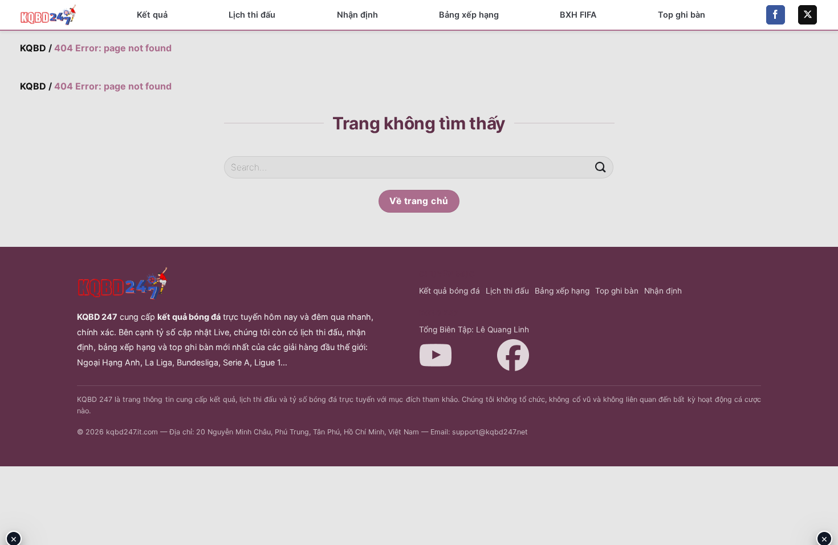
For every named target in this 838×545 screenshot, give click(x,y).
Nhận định (357, 15)
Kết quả (152, 15)
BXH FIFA (578, 15)
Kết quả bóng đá (449, 290)
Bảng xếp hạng (469, 15)
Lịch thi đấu (252, 15)
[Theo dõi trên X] (807, 15)
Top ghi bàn (681, 15)
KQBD (33, 48)
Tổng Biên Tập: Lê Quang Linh (474, 329)
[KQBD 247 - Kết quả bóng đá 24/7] (48, 14)
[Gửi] (600, 167)
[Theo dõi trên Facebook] (775, 15)
